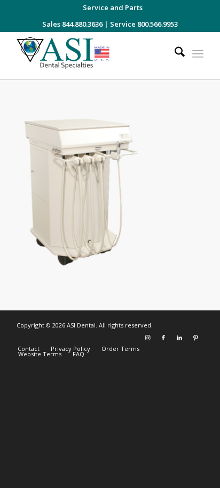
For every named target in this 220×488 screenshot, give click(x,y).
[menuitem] (112, 7)
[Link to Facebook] (163, 338)
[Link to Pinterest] (195, 338)
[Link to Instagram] (147, 338)
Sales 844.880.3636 (72, 24)
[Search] (174, 53)
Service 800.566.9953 (144, 24)
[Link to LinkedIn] (179, 338)
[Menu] (197, 53)
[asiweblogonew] (91, 55)
